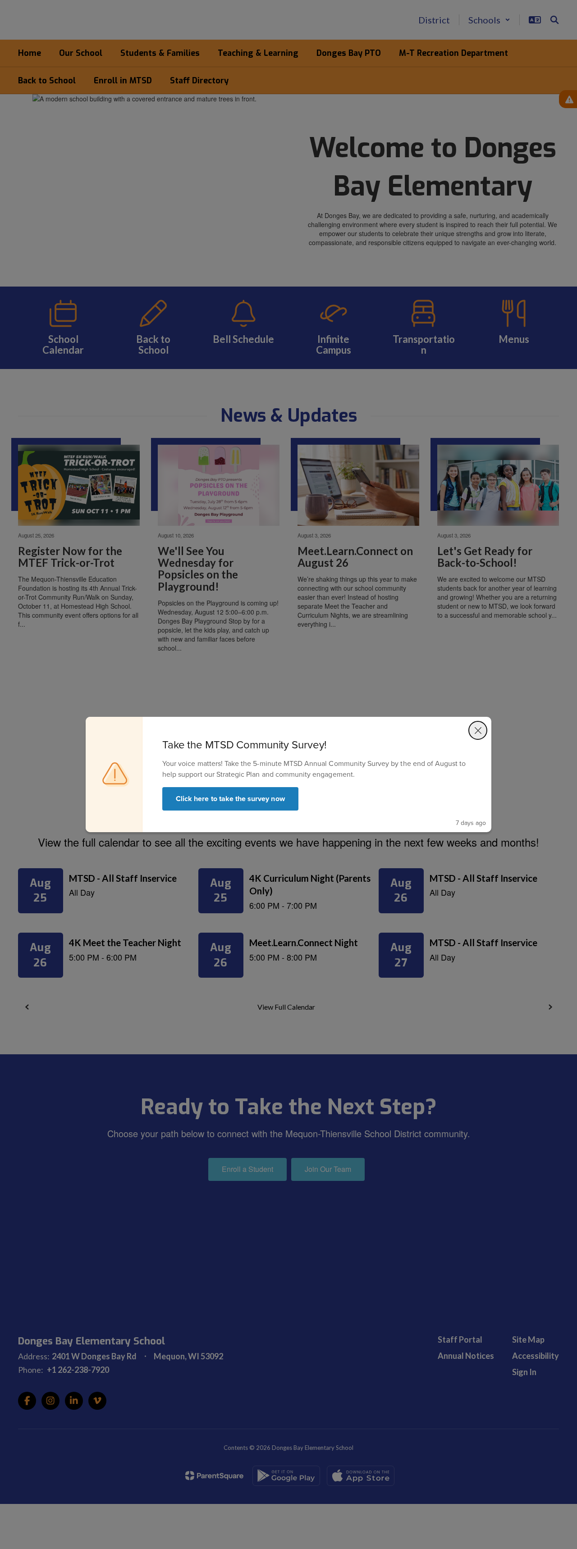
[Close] (478, 730)
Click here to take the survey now (230, 798)
